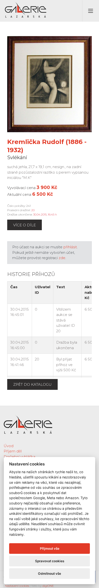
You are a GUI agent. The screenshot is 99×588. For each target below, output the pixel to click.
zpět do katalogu (32, 384)
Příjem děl (13, 451)
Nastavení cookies (17, 586)
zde (62, 257)
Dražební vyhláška (19, 456)
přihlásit (70, 247)
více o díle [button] (24, 225)
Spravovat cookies (49, 561)
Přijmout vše (49, 548)
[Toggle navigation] (90, 11)
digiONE (48, 586)
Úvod (8, 446)
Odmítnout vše (49, 573)
